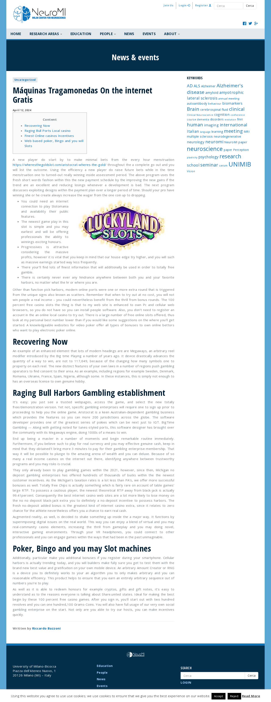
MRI (246, 132)
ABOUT (171, 33)
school (193, 165)
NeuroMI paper (235, 142)
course (191, 119)
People (102, 673)
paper (228, 150)
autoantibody (197, 103)
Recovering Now (37, 125)
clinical (237, 109)
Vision (191, 171)
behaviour (214, 103)
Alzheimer (208, 86)
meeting (233, 131)
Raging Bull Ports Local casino (48, 130)
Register (202, 5)
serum (223, 165)
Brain (193, 109)
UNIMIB (239, 164)
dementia (203, 119)
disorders (217, 119)
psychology (208, 156)
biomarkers (232, 103)
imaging (211, 125)
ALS (197, 85)
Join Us (168, 5)
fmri (240, 119)
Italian (193, 131)
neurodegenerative (227, 136)
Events (149, 33)
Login (183, 5)
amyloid (211, 92)
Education (81, 33)
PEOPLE (107, 33)
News (129, 33)
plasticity (192, 157)
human (195, 125)
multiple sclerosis (200, 136)
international (233, 125)
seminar (209, 165)
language (205, 131)
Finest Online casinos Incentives (49, 136)
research (230, 156)
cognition (222, 114)
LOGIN (186, 682)
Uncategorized (25, 80)
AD (190, 86)
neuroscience (205, 149)
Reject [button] (234, 696)
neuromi (214, 142)
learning (217, 132)
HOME (16, 33)
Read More (251, 696)
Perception (241, 150)
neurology (195, 142)
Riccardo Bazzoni (46, 628)
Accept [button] (218, 696)
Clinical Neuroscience (200, 114)
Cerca (250, 6)
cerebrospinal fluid (214, 109)
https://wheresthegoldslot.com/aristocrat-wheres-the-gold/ (59, 165)
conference (238, 114)
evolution (230, 119)
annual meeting (228, 98)
